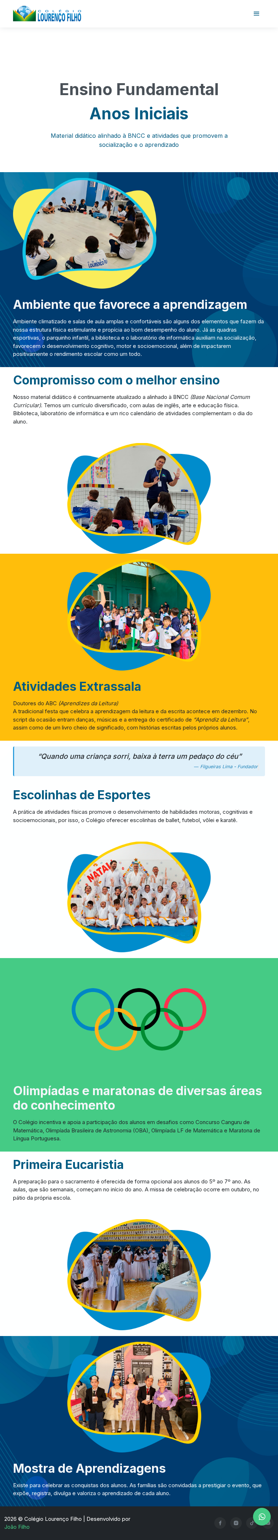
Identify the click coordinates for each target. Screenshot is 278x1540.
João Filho (17, 1526)
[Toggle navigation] (256, 14)
